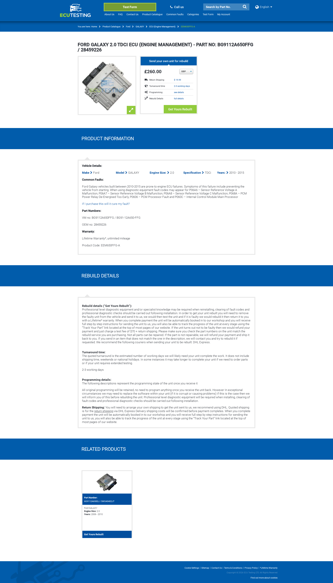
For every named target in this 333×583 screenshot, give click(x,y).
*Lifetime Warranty (269, 568)
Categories (193, 14)
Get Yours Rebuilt (180, 109)
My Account (223, 14)
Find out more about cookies (264, 578)
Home (94, 26)
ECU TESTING (80, 13)
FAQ (120, 14)
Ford (128, 26)
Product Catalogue (152, 14)
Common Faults (174, 14)
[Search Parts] (244, 7)
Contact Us (132, 14)
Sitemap (205, 568)
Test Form (130, 7)
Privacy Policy (251, 568)
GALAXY (140, 26)
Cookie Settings (192, 568)
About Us (109, 14)
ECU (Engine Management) (162, 26)
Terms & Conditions (233, 568)
